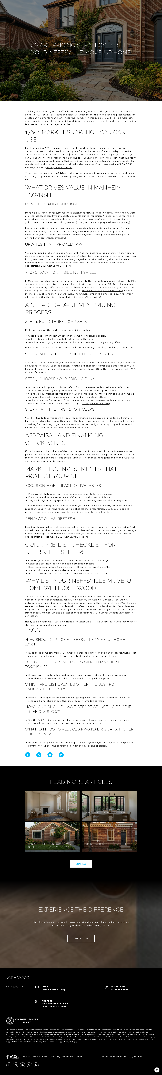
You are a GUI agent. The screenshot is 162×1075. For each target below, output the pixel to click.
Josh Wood (128, 622)
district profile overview (87, 297)
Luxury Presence (71, 1056)
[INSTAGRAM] (15, 1064)
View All (81, 864)
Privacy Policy (133, 1056)
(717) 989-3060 (120, 989)
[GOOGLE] (29, 1064)
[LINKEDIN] (22, 1064)
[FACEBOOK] (8, 1064)
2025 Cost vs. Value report (56, 266)
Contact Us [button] (81, 939)
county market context (59, 167)
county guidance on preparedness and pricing (103, 222)
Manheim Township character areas (102, 290)
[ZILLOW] (36, 1064)
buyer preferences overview (49, 238)
